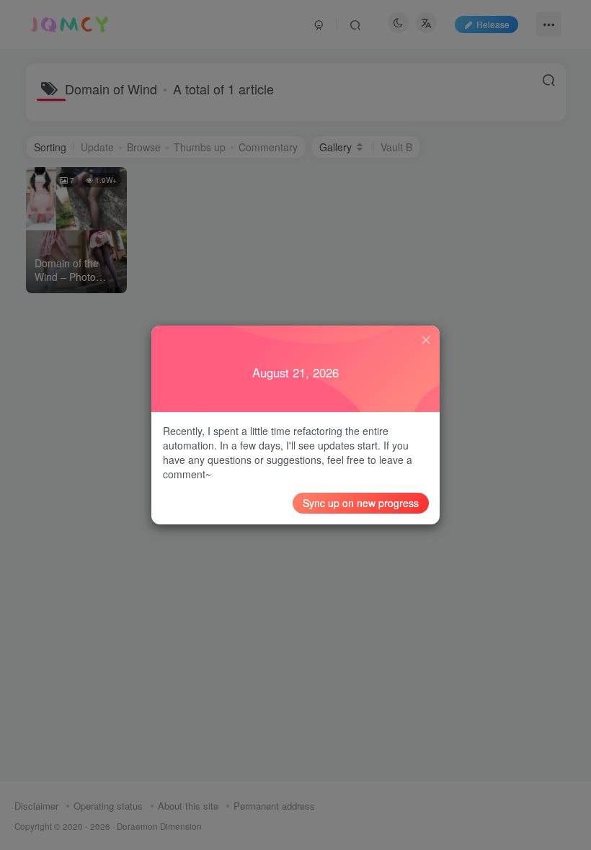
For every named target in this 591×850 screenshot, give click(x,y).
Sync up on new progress (361, 503)
